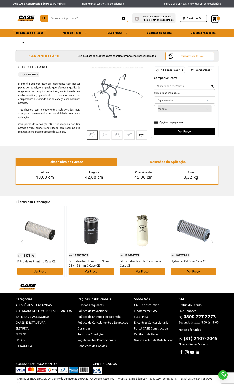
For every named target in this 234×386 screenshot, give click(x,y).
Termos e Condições (91, 334)
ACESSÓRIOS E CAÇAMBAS (34, 305)
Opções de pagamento (172, 122)
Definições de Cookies (92, 346)
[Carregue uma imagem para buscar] (123, 18)
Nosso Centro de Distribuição (153, 340)
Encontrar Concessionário (151, 322)
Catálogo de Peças (146, 334)
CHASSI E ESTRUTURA (31, 322)
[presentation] (92, 96)
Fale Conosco (188, 311)
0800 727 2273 (200, 316)
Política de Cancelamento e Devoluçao (103, 322)
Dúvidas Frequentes (91, 305)
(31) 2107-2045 (201, 338)
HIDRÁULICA (24, 346)
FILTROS (21, 334)
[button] (154, 18)
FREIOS (20, 340)
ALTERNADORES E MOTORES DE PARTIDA (44, 311)
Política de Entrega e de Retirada (99, 316)
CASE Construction (146, 305)
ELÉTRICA (22, 328)
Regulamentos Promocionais (97, 340)
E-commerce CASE (146, 311)
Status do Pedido (190, 305)
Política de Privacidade (93, 311)
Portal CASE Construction (151, 328)
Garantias (84, 328)
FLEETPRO (141, 316)
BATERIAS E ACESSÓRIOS (33, 316)
